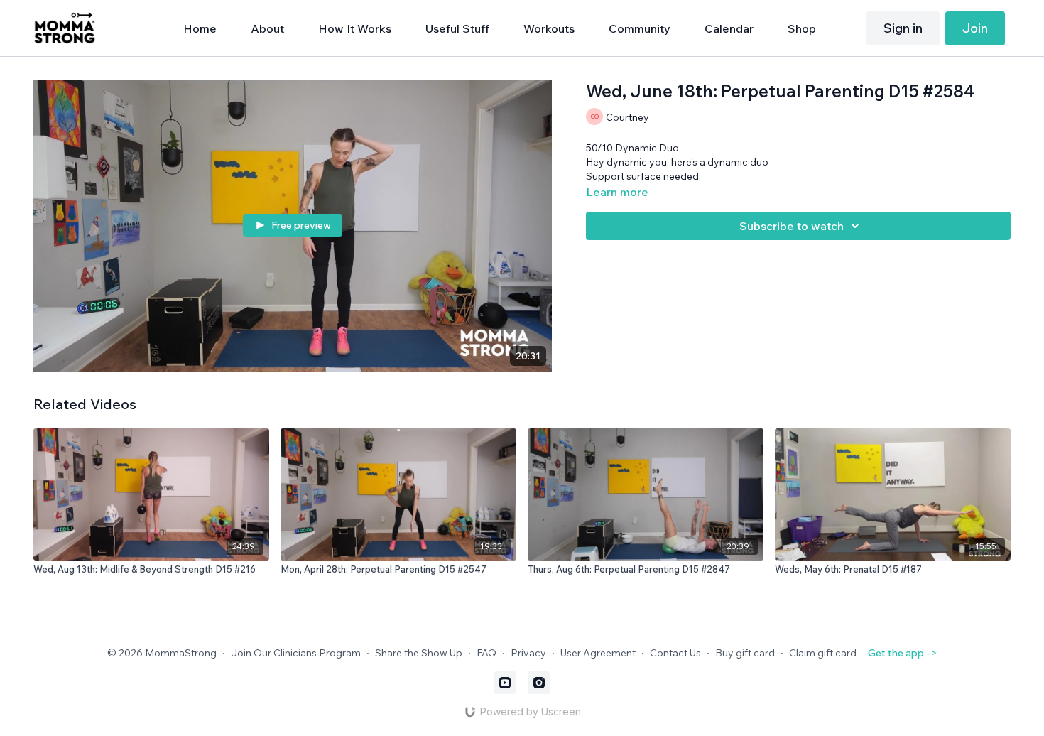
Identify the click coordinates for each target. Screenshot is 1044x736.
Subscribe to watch (791, 226)
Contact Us (675, 652)
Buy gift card (745, 652)
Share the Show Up (418, 652)
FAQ (486, 652)
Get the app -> (902, 652)
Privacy (528, 652)
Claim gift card (823, 652)
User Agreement (598, 652)
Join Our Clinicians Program (296, 652)
